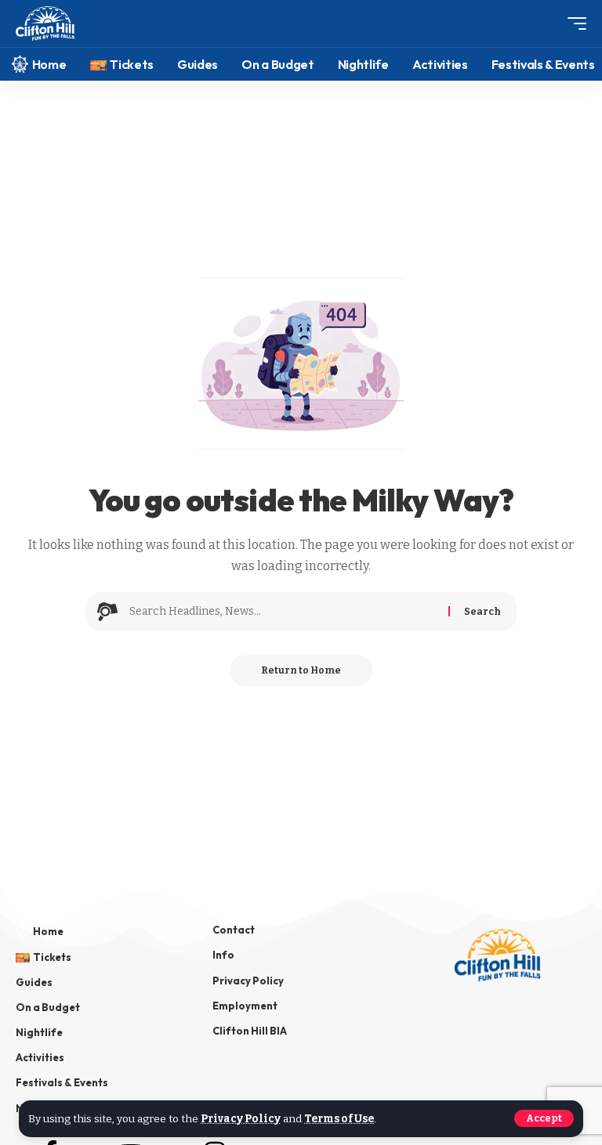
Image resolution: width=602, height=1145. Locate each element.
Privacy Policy (241, 1118)
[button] (544, 1118)
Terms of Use (339, 1118)
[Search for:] (283, 611)
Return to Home (301, 670)
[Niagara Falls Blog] (45, 24)
